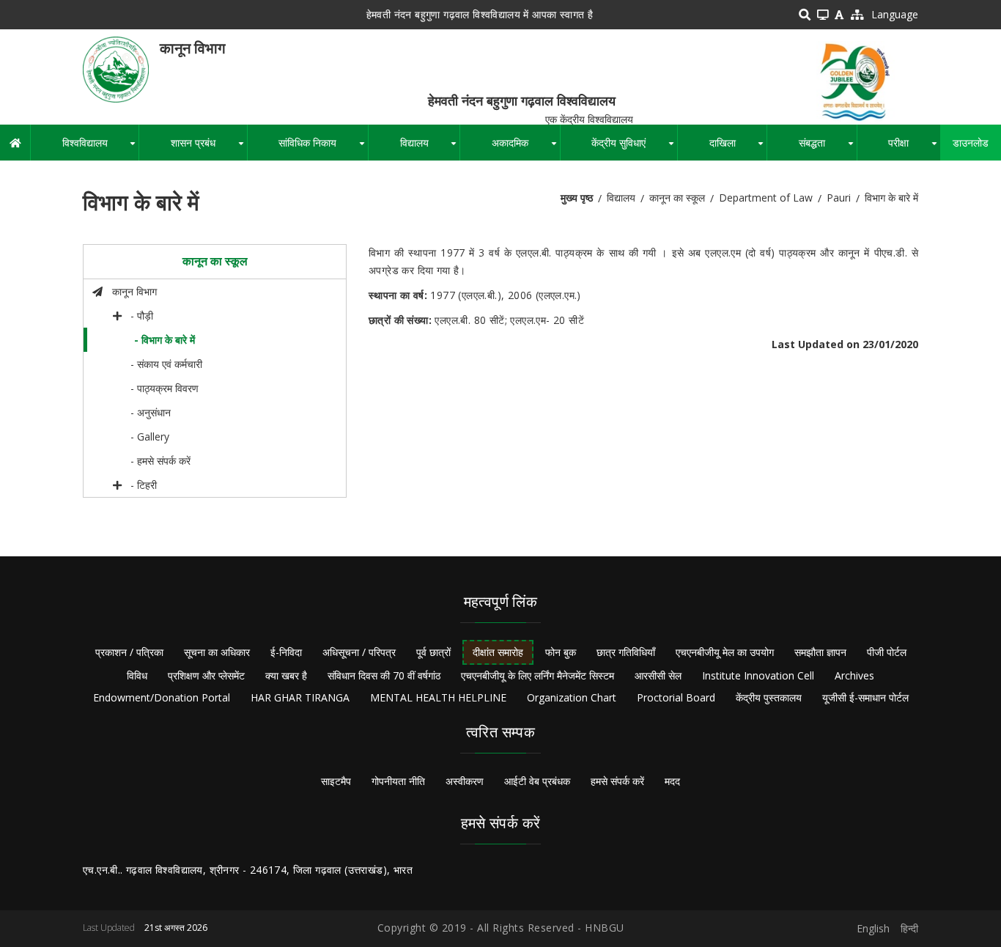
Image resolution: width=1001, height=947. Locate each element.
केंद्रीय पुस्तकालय (769, 697)
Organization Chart (571, 697)
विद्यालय (429, 148)
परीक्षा (914, 148)
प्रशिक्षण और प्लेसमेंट (206, 675)
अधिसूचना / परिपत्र (359, 652)
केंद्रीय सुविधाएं (634, 148)
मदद (672, 781)
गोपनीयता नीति (398, 781)
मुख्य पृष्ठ (577, 197)
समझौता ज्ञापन (820, 652)
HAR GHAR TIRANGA (300, 697)
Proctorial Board (676, 697)
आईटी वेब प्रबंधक (537, 781)
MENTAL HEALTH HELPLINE (438, 697)
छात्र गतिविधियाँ (625, 652)
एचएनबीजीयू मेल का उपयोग (725, 652)
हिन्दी (909, 928)
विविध (137, 675)
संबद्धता (827, 148)
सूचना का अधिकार (217, 652)
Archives (854, 675)
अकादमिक (525, 148)
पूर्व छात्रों (433, 652)
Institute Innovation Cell (758, 675)
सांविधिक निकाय (323, 148)
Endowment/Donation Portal (161, 697)
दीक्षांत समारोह (498, 652)
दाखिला (738, 148)
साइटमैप (336, 781)
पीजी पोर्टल (886, 652)
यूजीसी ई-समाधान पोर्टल (865, 697)
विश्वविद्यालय (100, 148)
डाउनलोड (971, 143)
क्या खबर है (286, 675)
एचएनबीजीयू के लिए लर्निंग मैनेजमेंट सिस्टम (537, 675)
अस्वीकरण (465, 781)
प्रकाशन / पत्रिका (129, 652)
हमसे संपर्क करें (617, 781)
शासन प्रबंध (208, 148)
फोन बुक (560, 652)
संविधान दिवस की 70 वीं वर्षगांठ (384, 675)
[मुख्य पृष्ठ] (116, 68)
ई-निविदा (286, 652)
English (873, 928)
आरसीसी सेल (658, 675)
